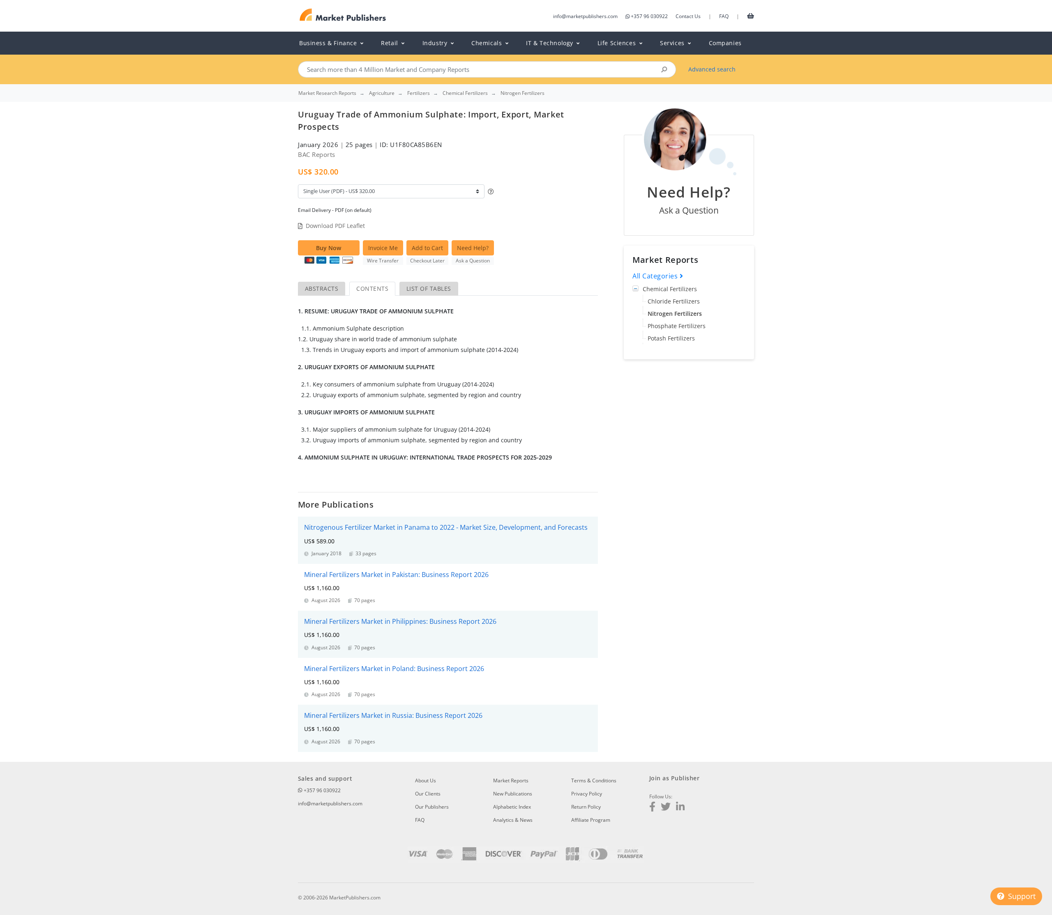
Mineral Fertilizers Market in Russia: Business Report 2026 (393, 715)
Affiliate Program (590, 819)
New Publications (512, 793)
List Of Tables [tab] (428, 288)
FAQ (724, 16)
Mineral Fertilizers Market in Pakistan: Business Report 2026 (396, 574)
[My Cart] (750, 16)
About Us (425, 780)
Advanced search (712, 69)
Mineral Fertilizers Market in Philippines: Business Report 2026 (400, 621)
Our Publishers (432, 806)
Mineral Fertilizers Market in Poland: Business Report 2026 (394, 668)
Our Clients (428, 793)
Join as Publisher (674, 778)
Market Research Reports (327, 93)
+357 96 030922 (649, 16)
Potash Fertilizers (671, 338)
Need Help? (473, 248)
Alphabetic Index (512, 806)
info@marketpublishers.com (585, 16)
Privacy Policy (586, 793)
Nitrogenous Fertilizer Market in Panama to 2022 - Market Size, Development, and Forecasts (446, 527)
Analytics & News (513, 819)
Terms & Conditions (593, 780)
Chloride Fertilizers (674, 301)
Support (1021, 896)
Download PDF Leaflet (335, 226)
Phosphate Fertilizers (677, 326)
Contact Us (688, 16)
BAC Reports (316, 154)
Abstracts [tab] (321, 288)
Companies (725, 43)
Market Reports (510, 780)
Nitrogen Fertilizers (675, 313)
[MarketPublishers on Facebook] (652, 808)
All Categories (656, 275)
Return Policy (586, 806)
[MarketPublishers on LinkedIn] (680, 808)
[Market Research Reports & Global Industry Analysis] (343, 14)
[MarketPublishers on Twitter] (666, 808)
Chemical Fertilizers (670, 289)
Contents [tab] (372, 288)
